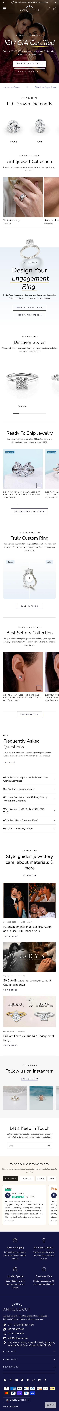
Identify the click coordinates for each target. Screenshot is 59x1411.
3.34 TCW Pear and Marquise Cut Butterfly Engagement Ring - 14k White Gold (22, 493)
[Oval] (40, 125)
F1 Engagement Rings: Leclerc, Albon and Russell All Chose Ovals (27, 929)
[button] (4, 8)
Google (40, 1179)
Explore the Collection (28, 511)
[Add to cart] (38, 485)
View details (10, 936)
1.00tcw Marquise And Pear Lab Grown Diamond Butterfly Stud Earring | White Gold (21, 696)
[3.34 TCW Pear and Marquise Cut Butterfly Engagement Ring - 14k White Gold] (23, 469)
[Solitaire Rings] (23, 197)
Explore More (28, 714)
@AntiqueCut (28, 1079)
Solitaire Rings (11, 220)
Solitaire (22, 406)
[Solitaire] (22, 380)
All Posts (28, 875)
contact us (46, 755)
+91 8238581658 (16, 1329)
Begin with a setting (28, 64)
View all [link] (8, 762)
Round (13, 141)
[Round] (13, 125)
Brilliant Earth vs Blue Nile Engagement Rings (28, 1038)
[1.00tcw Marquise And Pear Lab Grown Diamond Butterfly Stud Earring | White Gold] (23, 672)
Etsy (52, 1179)
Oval (39, 141)
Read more (9, 1221)
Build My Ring (28, 606)
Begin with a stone (28, 71)
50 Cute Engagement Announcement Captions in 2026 (27, 983)
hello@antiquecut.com (18, 1338)
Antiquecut (14, 1406)
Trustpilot (27, 1179)
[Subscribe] (49, 1145)
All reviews (10, 1179)
